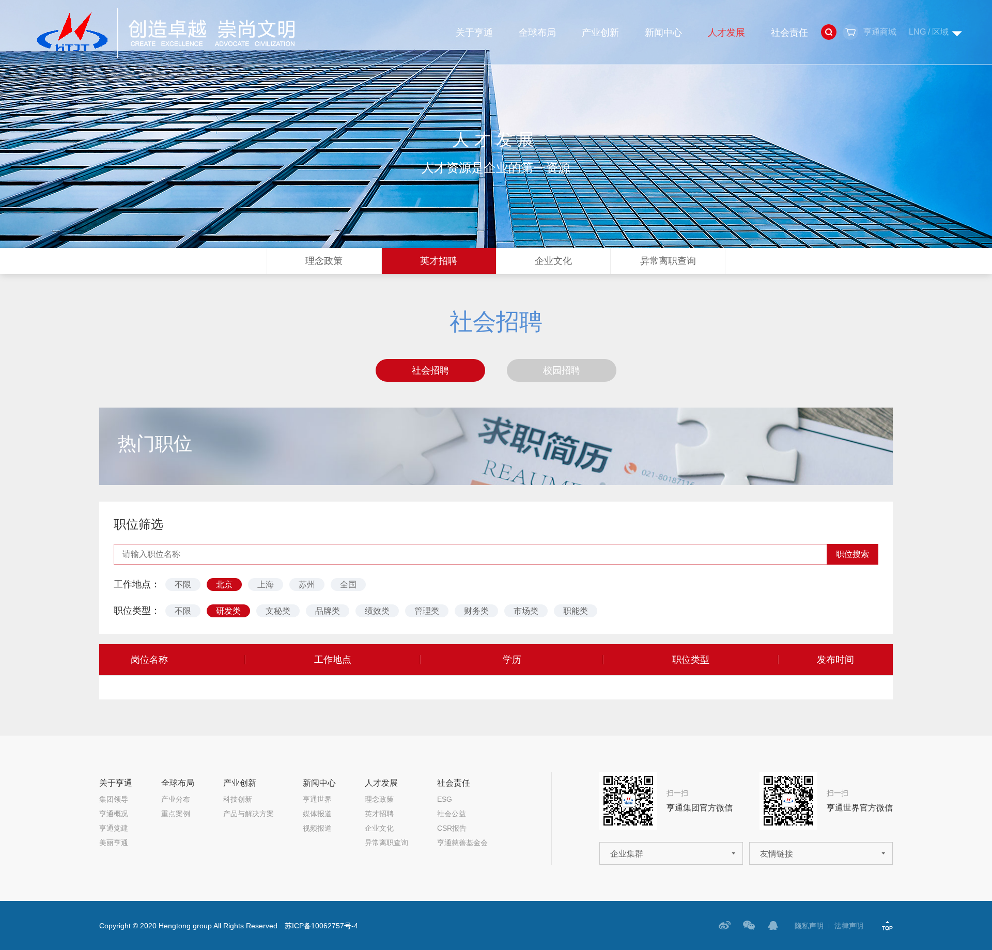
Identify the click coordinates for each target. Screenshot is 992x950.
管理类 (426, 610)
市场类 (526, 610)
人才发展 (726, 32)
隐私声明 (809, 925)
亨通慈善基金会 (462, 842)
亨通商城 (879, 31)
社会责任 (789, 32)
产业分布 (175, 799)
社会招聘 (430, 370)
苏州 (307, 584)
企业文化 (553, 261)
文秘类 (278, 610)
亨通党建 (113, 828)
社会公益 (451, 813)
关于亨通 (474, 32)
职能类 (575, 610)
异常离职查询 (668, 261)
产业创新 (600, 32)
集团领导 (113, 799)
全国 (348, 584)
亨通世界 (317, 799)
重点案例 (175, 813)
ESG (444, 799)
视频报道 (317, 828)
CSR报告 (452, 828)
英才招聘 (438, 261)
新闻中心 (663, 32)
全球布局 (537, 32)
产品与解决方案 (248, 813)
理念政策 (324, 261)
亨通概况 (113, 813)
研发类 (228, 610)
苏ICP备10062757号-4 (321, 926)
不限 (183, 584)
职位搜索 (852, 554)
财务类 (476, 610)
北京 (224, 584)
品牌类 (327, 610)
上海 (265, 584)
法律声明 (848, 925)
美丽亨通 (113, 842)
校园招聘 (561, 370)
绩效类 (377, 610)
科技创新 (237, 799)
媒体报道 (317, 813)
